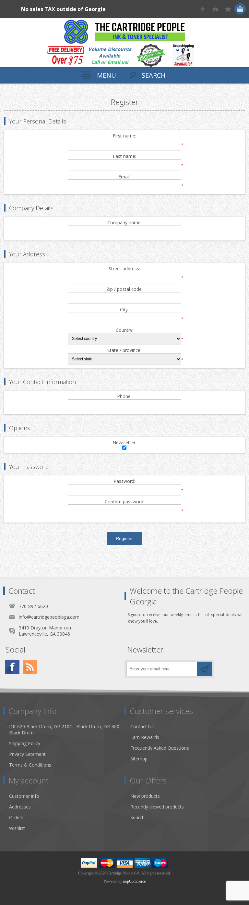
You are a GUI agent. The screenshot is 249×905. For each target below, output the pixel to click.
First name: (124, 136)
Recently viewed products (157, 807)
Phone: (124, 396)
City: (124, 310)
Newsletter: (124, 443)
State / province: (124, 350)
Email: (124, 177)
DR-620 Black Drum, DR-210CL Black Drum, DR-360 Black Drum (64, 729)
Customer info (24, 796)
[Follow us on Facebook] (12, 667)
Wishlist (17, 828)
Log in (215, 9)
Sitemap (139, 759)
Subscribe (204, 669)
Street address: (124, 269)
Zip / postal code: (124, 289)
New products (145, 796)
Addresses (20, 807)
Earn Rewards (144, 737)
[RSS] (30, 667)
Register (202, 9)
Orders (16, 817)
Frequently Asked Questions (159, 748)
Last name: (124, 156)
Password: (124, 481)
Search (137, 817)
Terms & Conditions (30, 765)
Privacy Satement (27, 754)
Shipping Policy (24, 743)
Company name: (124, 223)
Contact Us (142, 726)
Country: (124, 330)
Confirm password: (124, 502)
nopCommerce (134, 881)
